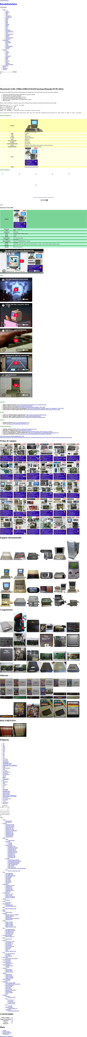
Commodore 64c (9, 889)
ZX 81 (6, 950)
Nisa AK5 (10, 1006)
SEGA (6, 26)
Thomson (7, 35)
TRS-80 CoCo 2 (9, 963)
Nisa (6, 1004)
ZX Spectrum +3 (9, 943)
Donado (6, 436)
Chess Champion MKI (10, 982)
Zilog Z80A (5, 803)
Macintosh (14, 436)
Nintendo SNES (8, 919)
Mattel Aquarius (8, 912)
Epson (6, 19)
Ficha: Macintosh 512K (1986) (31, 166)
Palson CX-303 (8, 895)
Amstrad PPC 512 (9, 831)
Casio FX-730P (8, 986)
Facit (6, 998)
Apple (6, 13)
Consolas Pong (8, 17)
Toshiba (7, 36)
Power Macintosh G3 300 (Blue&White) (17, 868)
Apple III (10, 842)
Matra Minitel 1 (8, 991)
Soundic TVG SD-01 (10, 896)
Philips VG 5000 (9, 924)
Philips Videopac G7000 (10, 926)
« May (1, 817)
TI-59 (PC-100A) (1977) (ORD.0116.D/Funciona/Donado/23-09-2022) (53, 437)
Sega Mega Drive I (9, 931)
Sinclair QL (7, 948)
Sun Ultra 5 (7, 961)
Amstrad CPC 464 (9, 828)
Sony (6, 28)
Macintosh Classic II (12, 852)
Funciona (10, 436)
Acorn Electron (8, 821)
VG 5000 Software (6, 802)
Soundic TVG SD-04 (10, 897)
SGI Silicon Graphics (7, 935)
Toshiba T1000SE (9, 976)
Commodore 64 (8, 887)
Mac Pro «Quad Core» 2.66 (14, 870)
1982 (4, 745)
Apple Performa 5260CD (13, 859)
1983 (4, 746)
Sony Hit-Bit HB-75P (10, 953)
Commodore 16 (8, 886)
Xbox (6, 993)
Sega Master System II (10, 930)
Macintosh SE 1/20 (12, 849)
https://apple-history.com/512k (24, 430)
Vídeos (4, 66)
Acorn (6, 10)
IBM (6, 20)
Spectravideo (8, 30)
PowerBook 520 (11, 857)
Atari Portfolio (8, 881)
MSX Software (5, 784)
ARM (6, 839)
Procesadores (8, 42)
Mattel (6, 21)
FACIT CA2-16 (11, 1003)
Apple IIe (10, 844)
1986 (1, 436)
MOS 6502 (7, 841)
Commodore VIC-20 (9, 885)
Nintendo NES (8, 917)
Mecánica (5, 995)
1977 (3, 743)
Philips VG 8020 (9, 923)
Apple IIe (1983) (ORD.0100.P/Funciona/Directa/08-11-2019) (17, 437)
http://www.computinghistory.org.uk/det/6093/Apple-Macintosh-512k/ (44, 432)
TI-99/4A (7, 967)
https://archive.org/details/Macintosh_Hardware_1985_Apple (32, 407)
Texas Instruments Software (7, 798)
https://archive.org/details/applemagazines (32, 416)
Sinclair (7, 29)
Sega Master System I (10, 929)
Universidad (5, 799)
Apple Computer (6, 768)
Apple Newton (11, 840)
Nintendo (7, 24)
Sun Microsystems (9, 31)
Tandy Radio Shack (7, 962)
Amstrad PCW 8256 (9, 824)
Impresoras (7, 47)
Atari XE (7, 883)
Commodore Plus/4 (9, 890)
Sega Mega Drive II (9, 933)
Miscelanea (7, 38)
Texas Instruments (9, 34)
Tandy (6, 32)
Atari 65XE (7, 879)
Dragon (7, 18)
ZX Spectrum (8, 947)
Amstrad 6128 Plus (9, 834)
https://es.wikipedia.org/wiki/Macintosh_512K (27, 429)
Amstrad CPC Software (10, 765)
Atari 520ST (8, 880)
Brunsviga (7, 996)
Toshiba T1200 (8, 975)
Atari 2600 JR (8, 877)
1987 (4, 751)
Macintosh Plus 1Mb (12, 851)
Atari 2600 (5, 770)
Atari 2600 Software (6, 771)
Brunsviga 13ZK (11, 997)
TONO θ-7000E (9, 992)
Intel (6, 869)
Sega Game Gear (9, 934)
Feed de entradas (6, 1031)
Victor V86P (8, 987)
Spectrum (7, 60)
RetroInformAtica (8, 4)
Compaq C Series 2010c (10, 990)
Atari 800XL (8, 878)
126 (12, 1019)
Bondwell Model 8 (9, 985)
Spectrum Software (9, 796)
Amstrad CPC (7, 763)
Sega (4, 928)
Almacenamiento (9, 46)
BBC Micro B (8, 822)
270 (12, 1022)
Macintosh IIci (11, 853)
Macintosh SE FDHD (13, 847)
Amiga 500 (7, 891)
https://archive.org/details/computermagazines (35, 417)
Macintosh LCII (11, 855)
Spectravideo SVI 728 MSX (11, 958)
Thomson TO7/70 (9, 971)
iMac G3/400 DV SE (12, 864)
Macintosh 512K (20, 436)
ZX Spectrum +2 (9, 942)
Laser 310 (7, 980)
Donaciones (5, 68)
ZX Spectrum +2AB (9, 941)
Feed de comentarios (7, 1032)
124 (12, 1017)
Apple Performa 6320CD (13, 863)
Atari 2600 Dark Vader (10, 875)
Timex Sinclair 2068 (9, 946)
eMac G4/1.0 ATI (12, 867)
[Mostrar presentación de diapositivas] (43, 197)
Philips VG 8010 (9, 922)
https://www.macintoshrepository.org (21, 422)
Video (6, 43)
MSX (6, 23)
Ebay (4, 777)
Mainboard (7, 41)
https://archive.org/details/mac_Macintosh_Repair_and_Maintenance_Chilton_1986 (46, 408)
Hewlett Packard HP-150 (10, 906)
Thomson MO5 (8, 969)
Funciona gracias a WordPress (6, 1036)
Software (5, 49)
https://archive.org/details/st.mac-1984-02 (23, 405)
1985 (4, 749)
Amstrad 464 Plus (9, 835)
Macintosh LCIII (11, 856)
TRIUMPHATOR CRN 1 (13, 1010)
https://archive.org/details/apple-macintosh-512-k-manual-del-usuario (31, 404)
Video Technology (9, 37)
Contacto (5, 69)
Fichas (4, 9)
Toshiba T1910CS (9, 978)
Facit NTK (10, 1001)
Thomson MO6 (8, 970)
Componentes (6, 40)
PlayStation (7, 954)
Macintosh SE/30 (12, 850)
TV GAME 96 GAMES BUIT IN (12, 984)
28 (12, 1020)
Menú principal (3, 7)
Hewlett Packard (6, 903)
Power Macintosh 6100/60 (14, 862)
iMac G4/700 (11, 866)
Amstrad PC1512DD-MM (11, 830)
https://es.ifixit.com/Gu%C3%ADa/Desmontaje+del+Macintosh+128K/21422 (35, 434)
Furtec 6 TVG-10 (9, 894)
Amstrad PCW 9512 (9, 827)
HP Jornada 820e (9, 905)
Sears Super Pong (9, 873)
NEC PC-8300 (8, 989)
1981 (3, 744)
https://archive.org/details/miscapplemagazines (36, 414)
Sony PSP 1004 (8, 956)
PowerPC (7, 858)
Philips (6, 25)
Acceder (4, 1030)
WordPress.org (6, 1034)
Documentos (5, 65)
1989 (4, 754)
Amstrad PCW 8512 (9, 825)
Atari (6, 14)
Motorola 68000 (8, 845)
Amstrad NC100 (9, 836)
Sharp (4, 937)
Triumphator (8, 1009)
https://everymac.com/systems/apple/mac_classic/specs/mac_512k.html (37, 431)
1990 (4, 755)
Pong (3, 786)
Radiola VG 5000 (9, 925)
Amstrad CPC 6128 (9, 829)
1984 (4, 748)
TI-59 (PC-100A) (9, 965)
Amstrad (7, 12)
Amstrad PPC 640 (9, 833)
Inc (3, 780)
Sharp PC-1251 (8, 939)
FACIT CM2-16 (11, 1002)
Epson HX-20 (8, 902)
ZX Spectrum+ (8, 945)
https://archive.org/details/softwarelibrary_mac (19, 423)
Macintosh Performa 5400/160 (14, 861)
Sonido (6, 45)
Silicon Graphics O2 (9, 936)
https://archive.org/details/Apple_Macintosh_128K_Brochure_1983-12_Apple (43, 409)
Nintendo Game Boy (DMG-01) (12, 918)
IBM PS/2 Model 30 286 (10, 908)
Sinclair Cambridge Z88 (10, 951)
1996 (3, 756)
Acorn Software (5, 759)
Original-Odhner (9, 1007)
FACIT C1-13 (11, 999)
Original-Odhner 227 (12, 1008)
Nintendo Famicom (9, 915)
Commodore (8, 15)
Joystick (7, 48)
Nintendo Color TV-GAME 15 (12, 914)
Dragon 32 (7, 900)
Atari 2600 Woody (9, 874)
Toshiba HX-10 (8, 974)
